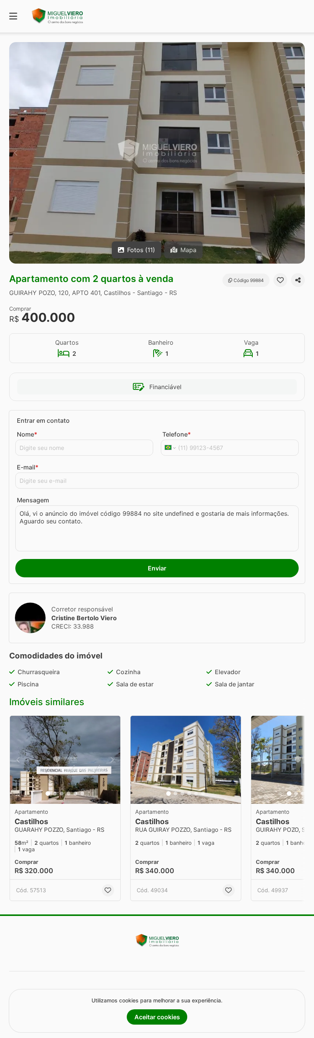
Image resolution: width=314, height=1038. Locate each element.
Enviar (157, 568)
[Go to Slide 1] (48, 793)
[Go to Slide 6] (82, 793)
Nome (27, 434)
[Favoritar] (280, 280)
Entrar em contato (43, 420)
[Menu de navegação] (13, 16)
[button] (157, 153)
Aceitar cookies (157, 1017)
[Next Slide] (298, 153)
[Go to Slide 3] (62, 793)
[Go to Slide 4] (68, 793)
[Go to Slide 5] (75, 793)
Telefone (176, 434)
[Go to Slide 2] (55, 793)
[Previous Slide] (15, 153)
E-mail (27, 467)
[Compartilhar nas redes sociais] (298, 280)
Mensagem (33, 500)
